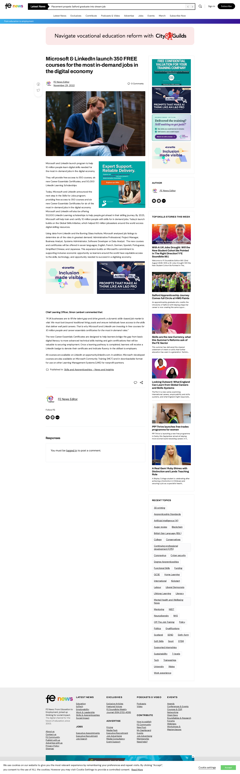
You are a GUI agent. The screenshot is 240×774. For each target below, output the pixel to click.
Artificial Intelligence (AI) (166, 520)
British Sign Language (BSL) (167, 533)
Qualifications (172, 628)
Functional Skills (162, 568)
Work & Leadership (85, 712)
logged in (71, 450)
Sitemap (50, 748)
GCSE (157, 574)
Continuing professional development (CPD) (166, 547)
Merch (162, 15)
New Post (141, 727)
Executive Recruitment (87, 736)
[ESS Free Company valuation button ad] (171, 72)
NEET (171, 609)
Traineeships (169, 660)
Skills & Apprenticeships (88, 715)
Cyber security (178, 555)
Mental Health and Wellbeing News (168, 601)
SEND (170, 634)
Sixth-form (183, 634)
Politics (157, 628)
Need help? (142, 741)
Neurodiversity (161, 615)
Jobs (140, 15)
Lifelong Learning (162, 593)
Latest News (59, 15)
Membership (143, 738)
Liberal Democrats (175, 587)
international (160, 580)
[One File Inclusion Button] (70, 292)
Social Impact (82, 718)
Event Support (113, 741)
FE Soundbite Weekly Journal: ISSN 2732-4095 (118, 711)
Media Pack (112, 730)
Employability (82, 709)
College (157, 539)
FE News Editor (61, 81)
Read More (137, 769)
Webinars (171, 723)
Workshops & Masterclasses (174, 728)
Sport (171, 641)
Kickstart (175, 580)
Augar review (160, 526)
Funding (178, 568)
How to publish (144, 721)
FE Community (53, 737)
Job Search (81, 738)
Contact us (51, 734)
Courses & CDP (174, 709)
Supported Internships (165, 647)
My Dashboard (144, 730)
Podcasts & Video (110, 15)
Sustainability (161, 653)
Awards (171, 703)
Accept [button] (228, 767)
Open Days (172, 715)
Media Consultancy (115, 738)
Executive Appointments (88, 733)
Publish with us (53, 740)
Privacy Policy (52, 745)
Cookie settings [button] (207, 767)
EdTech (79, 706)
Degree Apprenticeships (166, 561)
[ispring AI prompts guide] (121, 292)
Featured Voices (114, 706)
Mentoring (159, 609)
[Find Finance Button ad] (171, 127)
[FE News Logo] (14, 6)
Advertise (129, 15)
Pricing (109, 727)
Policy (182, 622)
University (159, 666)
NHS (175, 615)
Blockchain (177, 526)
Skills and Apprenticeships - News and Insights (89, 369)
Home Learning (172, 574)
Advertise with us (54, 742)
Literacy (180, 593)
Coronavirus (160, 555)
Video (140, 706)
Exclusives (76, 15)
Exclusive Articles (114, 703)
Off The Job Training (164, 622)
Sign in (211, 6)
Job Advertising (114, 736)
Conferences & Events (178, 706)
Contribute (91, 15)
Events (151, 15)
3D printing (159, 507)
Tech (156, 660)
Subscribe (226, 6)
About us (50, 731)
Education (81, 703)
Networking (172, 712)
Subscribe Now (178, 15)
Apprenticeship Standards (167, 514)
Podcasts (141, 703)
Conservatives (173, 539)
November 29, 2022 (64, 85)
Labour (157, 587)
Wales (171, 666)
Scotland (158, 634)
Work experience (162, 672)
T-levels (176, 653)
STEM (181, 641)
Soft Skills (158, 641)
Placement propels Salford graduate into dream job (78, 6)
